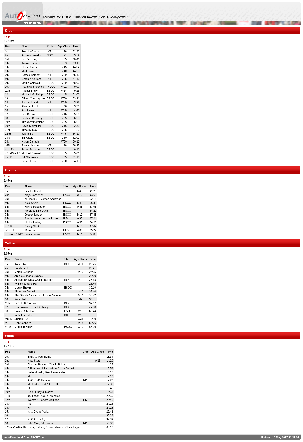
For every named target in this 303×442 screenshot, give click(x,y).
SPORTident (38, 437)
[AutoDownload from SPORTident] (22, 13)
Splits (7, 36)
